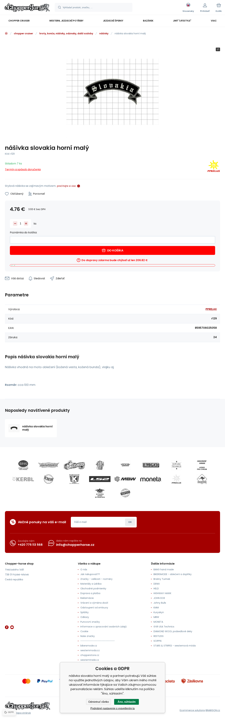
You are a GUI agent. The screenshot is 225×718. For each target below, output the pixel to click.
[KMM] (48, 479)
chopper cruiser (23, 33)
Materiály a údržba (90, 583)
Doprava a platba (90, 593)
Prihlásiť (130, 522)
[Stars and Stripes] (100, 493)
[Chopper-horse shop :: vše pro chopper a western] (6, 33)
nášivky (103, 33)
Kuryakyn (159, 612)
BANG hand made (164, 569)
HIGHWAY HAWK (162, 593)
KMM (156, 607)
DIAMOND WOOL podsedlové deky (173, 631)
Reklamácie (87, 598)
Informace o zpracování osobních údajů (103, 626)
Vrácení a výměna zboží (94, 602)
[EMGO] (151, 465)
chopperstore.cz (89, 655)
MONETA (158, 621)
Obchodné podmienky (93, 588)
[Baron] (48, 465)
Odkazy (84, 617)
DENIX (157, 583)
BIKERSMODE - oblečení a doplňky (173, 574)
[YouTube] (12, 627)
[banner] (27, 8)
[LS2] (100, 479)
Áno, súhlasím (127, 701)
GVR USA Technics (164, 626)
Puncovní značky (90, 621)
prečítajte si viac (66, 186)
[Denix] (100, 465)
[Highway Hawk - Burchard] (202, 465)
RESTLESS (159, 636)
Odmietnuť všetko (98, 701)
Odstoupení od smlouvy (94, 607)
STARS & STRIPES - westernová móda (175, 645)
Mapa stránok (23, 713)
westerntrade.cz (89, 660)
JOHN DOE (159, 598)
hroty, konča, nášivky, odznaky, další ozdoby (66, 33)
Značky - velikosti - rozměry (96, 579)
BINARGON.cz (213, 710)
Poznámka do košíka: (23, 232)
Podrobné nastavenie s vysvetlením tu (112, 708)
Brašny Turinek (162, 579)
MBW (156, 617)
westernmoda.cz (90, 650)
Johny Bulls (160, 602)
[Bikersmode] (74, 465)
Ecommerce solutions (192, 710)
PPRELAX (211, 309)
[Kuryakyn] (74, 479)
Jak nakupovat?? (90, 574)
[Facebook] (7, 627)
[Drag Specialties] (125, 465)
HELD (156, 588)
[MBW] (125, 479)
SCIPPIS (158, 641)
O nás (83, 569)
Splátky (84, 612)
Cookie (84, 631)
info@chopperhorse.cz (75, 544)
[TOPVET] (125, 493)
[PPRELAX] (213, 167)
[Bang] (23, 465)
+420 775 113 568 (30, 545)
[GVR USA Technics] (176, 465)
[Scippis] (202, 479)
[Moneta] (151, 479)
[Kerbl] (23, 479)
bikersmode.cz (88, 645)
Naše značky (87, 636)
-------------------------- (97, 641)
